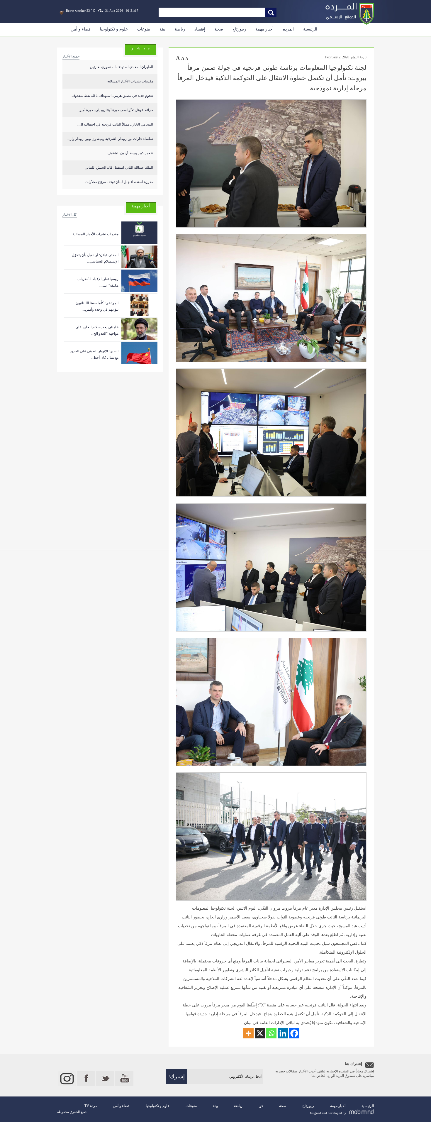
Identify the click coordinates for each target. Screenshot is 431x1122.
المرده (288, 29)
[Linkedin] (283, 1033)
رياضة (180, 29)
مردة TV (90, 1106)
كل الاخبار (69, 214)
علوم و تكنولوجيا (114, 29)
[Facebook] (294, 1033)
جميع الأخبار (70, 56)
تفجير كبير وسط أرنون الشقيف (130, 153)
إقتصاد (199, 29)
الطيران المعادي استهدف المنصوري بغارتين (121, 67)
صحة (219, 29)
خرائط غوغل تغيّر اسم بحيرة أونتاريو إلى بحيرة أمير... (115, 110)
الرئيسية (310, 29)
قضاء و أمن (81, 29)
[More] (248, 1033)
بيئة (162, 29)
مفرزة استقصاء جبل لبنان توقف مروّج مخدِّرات (119, 182)
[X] (260, 1033)
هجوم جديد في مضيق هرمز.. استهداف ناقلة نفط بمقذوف (112, 96)
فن (261, 1106)
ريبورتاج (239, 29)
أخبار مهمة (264, 29)
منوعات (143, 29)
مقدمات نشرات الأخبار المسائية (130, 81)
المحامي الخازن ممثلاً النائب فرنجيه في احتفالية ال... (115, 124)
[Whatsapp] (271, 1033)
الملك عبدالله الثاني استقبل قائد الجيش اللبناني (119, 167)
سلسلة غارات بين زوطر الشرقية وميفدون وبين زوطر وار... (110, 139)
